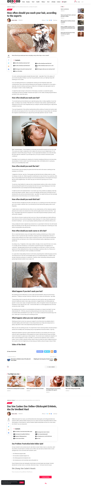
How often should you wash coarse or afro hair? (44, 66)
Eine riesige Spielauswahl (42, 434)
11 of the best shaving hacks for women (15, 388)
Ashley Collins (14, 20)
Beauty (9, 9)
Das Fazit (38, 438)
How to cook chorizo (65, 9)
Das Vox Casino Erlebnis (19, 438)
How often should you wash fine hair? (44, 63)
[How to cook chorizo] (81, 10)
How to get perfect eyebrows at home (35, 388)
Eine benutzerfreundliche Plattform (22, 434)
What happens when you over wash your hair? (46, 69)
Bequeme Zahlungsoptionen (21, 436)
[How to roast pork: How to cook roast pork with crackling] (81, 16)
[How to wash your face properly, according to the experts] (55, 381)
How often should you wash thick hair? (22, 65)
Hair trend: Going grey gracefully (73, 388)
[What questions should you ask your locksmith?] (81, 22)
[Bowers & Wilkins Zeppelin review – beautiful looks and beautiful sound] (81, 28)
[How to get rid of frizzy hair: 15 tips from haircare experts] (81, 34)
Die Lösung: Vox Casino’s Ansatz (43, 431)
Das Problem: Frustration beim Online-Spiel (23, 431)
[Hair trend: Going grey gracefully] (75, 381)
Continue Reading (45, 477)
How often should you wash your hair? (22, 62)
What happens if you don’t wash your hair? (23, 69)
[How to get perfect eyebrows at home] (36, 381)
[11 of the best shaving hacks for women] (16, 381)
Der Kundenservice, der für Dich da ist (44, 436)
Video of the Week (18, 71)
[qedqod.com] (13, 2)
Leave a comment (51, 366)
